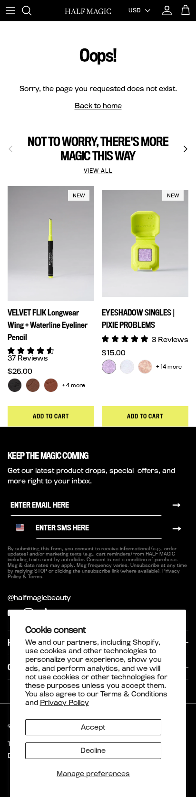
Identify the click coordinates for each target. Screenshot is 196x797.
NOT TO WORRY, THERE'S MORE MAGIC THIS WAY (98, 149)
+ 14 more (169, 366)
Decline (93, 750)
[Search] (31, 10)
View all (98, 170)
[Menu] (10, 10)
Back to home (98, 105)
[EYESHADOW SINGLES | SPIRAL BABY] (127, 367)
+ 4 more (73, 385)
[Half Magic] (88, 10)
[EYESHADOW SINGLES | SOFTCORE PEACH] (145, 367)
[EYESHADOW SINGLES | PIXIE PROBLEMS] (109, 367)
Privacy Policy (64, 702)
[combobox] (23, 527)
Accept (93, 727)
